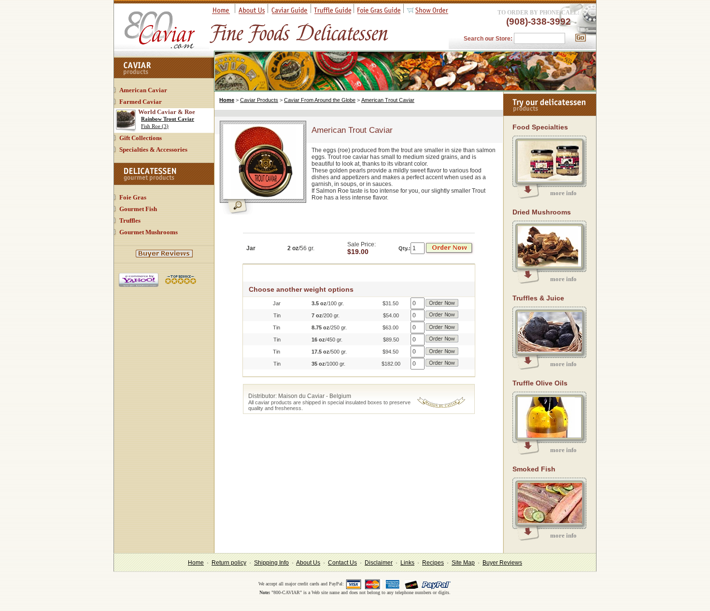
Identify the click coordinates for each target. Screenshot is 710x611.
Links (407, 562)
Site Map (463, 562)
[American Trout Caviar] (263, 196)
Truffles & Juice (538, 298)
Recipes (433, 562)
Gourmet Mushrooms (148, 232)
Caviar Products (259, 100)
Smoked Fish (533, 469)
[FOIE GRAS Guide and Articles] (379, 12)
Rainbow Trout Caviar (167, 119)
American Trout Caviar (387, 100)
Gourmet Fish (138, 209)
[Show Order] (427, 12)
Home (226, 100)
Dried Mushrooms (541, 212)
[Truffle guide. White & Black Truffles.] (332, 12)
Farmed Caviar (140, 101)
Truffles (130, 220)
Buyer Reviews (502, 562)
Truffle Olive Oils (540, 383)
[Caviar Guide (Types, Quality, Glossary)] (289, 12)
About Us (308, 562)
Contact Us (342, 562)
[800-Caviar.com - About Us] (251, 12)
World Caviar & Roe (166, 111)
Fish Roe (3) (155, 126)
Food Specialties (540, 127)
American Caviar (143, 90)
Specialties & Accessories (153, 149)
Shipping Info (271, 562)
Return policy (229, 562)
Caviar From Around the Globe (319, 100)
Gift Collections (140, 138)
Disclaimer (379, 562)
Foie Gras (132, 197)
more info (563, 193)
